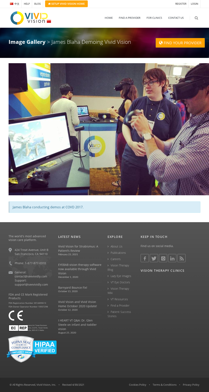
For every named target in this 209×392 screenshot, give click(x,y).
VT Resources (119, 299)
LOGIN (194, 4)
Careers (116, 259)
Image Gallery (27, 41)
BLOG (37, 4)
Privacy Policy (191, 384)
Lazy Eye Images (121, 276)
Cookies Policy (137, 384)
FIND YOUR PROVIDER (182, 42)
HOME (109, 18)
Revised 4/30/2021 (73, 384)
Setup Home (68, 4)
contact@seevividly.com (31, 276)
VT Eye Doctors (120, 282)
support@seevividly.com (31, 284)
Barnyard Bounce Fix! (72, 287)
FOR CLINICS (154, 18)
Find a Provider (120, 305)
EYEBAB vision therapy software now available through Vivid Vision (79, 269)
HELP (27, 4)
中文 (16, 4)
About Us (116, 246)
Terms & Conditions (165, 384)
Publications (118, 253)
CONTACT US (176, 18)
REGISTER (180, 4)
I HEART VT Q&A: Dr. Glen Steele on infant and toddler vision (77, 324)
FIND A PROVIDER (129, 18)
